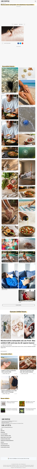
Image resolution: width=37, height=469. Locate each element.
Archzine (6, 1)
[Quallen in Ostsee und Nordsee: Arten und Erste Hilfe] (9, 362)
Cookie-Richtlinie (4, 443)
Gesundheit (4, 351)
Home (2, 3)
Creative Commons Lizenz (6, 435)
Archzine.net (6, 419)
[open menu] (35, 1)
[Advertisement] (18, 14)
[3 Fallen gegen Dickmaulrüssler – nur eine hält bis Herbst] (21, 410)
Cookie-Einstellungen (5, 447)
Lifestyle (4, 3)
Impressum (3, 432)
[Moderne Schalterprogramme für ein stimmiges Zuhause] (3, 404)
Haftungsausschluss (5, 445)
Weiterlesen (7, 43)
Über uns (2, 430)
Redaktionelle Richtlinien (6, 437)
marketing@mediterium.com (8, 427)
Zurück (16, 24)
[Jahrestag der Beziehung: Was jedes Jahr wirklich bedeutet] (27, 362)
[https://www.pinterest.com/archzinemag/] (18, 455)
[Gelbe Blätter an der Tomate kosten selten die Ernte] (22, 404)
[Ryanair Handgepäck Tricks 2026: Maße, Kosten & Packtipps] (9, 382)
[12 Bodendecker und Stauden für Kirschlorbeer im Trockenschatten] (3, 410)
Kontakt (2, 442)
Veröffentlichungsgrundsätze (7, 440)
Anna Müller (6, 373)
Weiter (21, 24)
